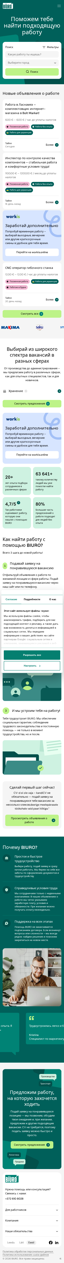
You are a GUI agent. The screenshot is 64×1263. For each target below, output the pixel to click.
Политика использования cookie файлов (26, 1254)
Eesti (31, 1242)
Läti (21, 1242)
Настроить (30, 665)
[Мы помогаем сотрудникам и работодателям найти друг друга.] (8, 6)
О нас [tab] (52, 599)
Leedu (11, 1242)
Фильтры (53, 47)
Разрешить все (32, 655)
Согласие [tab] (11, 599)
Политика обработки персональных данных (28, 1251)
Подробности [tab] (32, 599)
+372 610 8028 (14, 1198)
